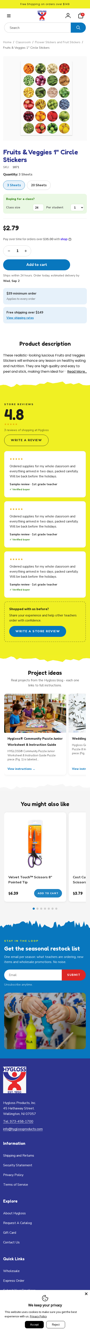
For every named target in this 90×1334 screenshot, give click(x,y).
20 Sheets (39, 185)
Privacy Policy (38, 1316)
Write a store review (37, 631)
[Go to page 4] (45, 909)
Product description (45, 343)
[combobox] (37, 28)
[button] (8, 15)
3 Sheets (14, 185)
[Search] (78, 28)
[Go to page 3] (41, 909)
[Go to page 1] (34, 909)
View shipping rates (20, 318)
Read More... (77, 371)
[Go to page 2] (37, 909)
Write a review (26, 440)
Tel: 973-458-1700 (18, 1121)
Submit (73, 975)
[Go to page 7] (56, 909)
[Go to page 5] (49, 909)
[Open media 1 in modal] (45, 98)
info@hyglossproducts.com (23, 1129)
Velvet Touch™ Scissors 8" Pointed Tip (30, 880)
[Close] (86, 1294)
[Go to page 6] (52, 909)
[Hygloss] (14, 1092)
